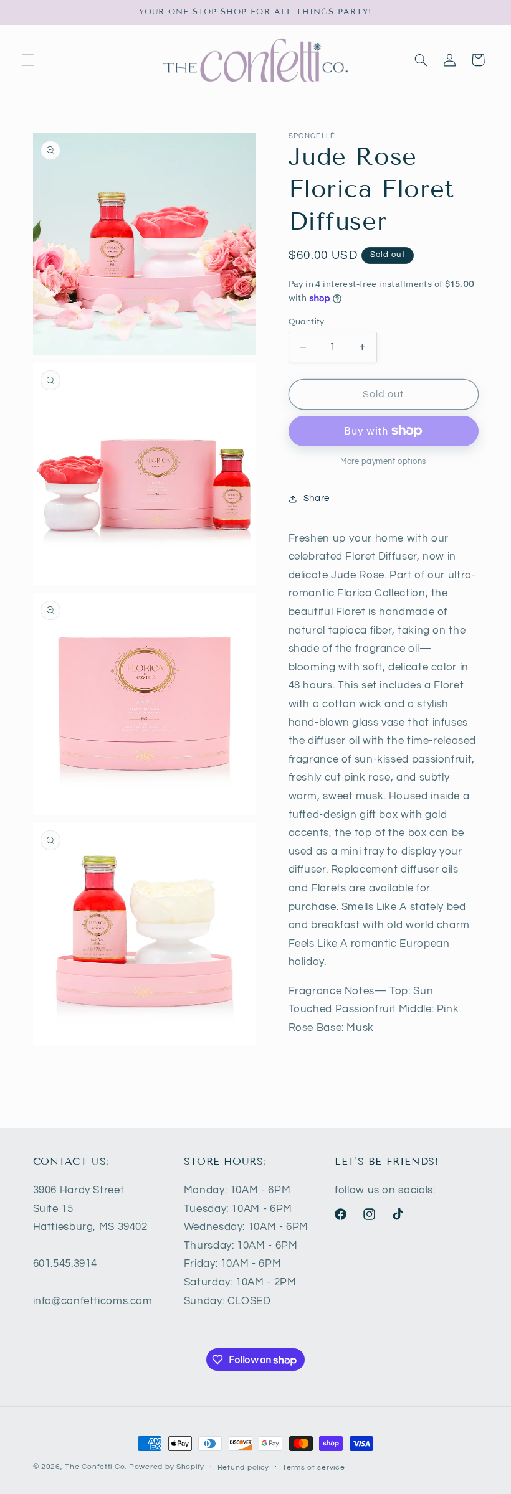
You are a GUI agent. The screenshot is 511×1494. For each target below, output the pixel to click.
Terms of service (313, 1467)
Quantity (307, 321)
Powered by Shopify (166, 1466)
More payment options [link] (383, 462)
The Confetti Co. (96, 1466)
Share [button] (316, 498)
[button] (27, 59)
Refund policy (243, 1467)
